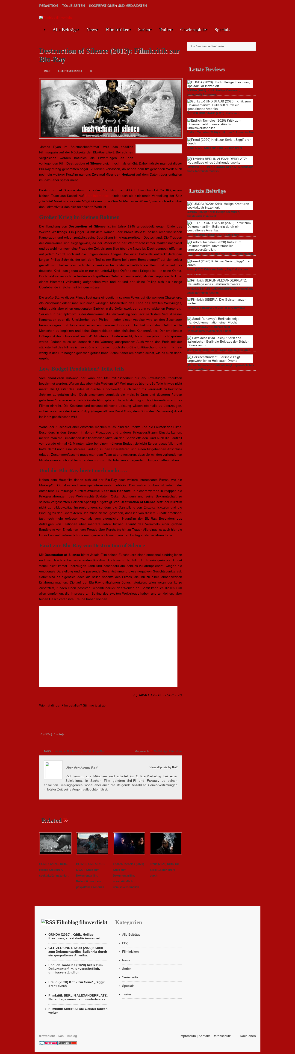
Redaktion (48, 5)
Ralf (174, 767)
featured (76, 751)
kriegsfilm (98, 751)
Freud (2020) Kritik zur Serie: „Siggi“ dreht (214, 148)
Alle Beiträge (65, 29)
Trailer (165, 29)
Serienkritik (130, 977)
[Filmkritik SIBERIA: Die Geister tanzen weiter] (220, 303)
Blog (125, 943)
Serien (144, 29)
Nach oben (248, 1036)
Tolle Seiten (73, 5)
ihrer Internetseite (98, 196)
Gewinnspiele (193, 29)
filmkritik (87, 751)
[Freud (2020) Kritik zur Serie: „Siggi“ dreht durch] (166, 854)
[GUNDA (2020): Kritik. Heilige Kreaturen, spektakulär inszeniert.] (55, 854)
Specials (222, 29)
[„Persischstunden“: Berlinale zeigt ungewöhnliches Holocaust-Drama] (220, 360)
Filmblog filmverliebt (81, 922)
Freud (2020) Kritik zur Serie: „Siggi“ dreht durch (164, 869)
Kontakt (204, 1036)
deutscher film (63, 751)
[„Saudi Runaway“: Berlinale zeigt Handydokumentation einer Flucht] (220, 322)
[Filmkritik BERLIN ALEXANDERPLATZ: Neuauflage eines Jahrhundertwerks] (220, 162)
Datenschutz (221, 1036)
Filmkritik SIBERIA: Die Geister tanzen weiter (216, 307)
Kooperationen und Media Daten (118, 5)
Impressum (188, 1036)
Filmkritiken (117, 29)
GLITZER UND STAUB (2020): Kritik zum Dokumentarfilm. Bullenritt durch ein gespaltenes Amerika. (90, 875)
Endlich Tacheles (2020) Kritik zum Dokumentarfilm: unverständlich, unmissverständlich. (128, 875)
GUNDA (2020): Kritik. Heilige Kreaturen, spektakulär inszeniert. (54, 869)
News (91, 29)
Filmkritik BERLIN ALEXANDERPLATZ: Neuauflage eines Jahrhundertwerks (78, 997)
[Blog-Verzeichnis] (48, 1043)
